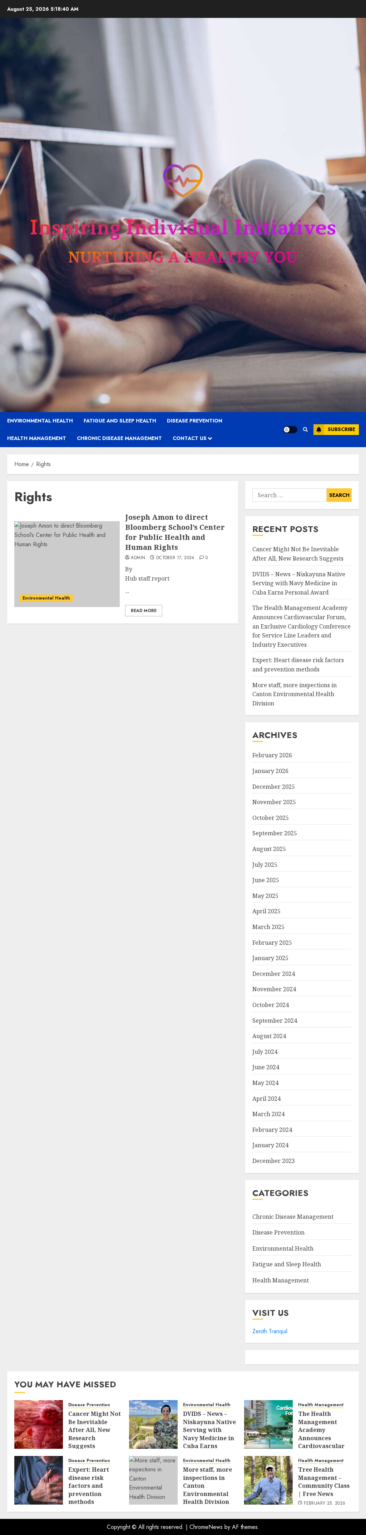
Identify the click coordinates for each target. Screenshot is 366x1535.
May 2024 (265, 1083)
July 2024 (264, 1052)
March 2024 (268, 1114)
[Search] (305, 429)
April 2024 (266, 1099)
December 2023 (273, 1161)
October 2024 (270, 1005)
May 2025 (265, 896)
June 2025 (265, 880)
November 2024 (274, 989)
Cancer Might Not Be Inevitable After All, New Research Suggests (94, 1430)
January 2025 (270, 958)
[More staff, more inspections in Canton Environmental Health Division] (153, 1480)
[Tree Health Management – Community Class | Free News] (268, 1480)
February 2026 (272, 755)
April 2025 (266, 911)
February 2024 (272, 1130)
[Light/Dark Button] (290, 429)
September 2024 (274, 1021)
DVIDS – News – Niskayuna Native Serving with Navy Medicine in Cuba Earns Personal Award (298, 583)
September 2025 (274, 833)
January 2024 (270, 1145)
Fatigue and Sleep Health (120, 420)
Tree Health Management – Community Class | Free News (324, 1481)
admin (138, 558)
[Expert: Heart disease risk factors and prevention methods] (38, 1480)
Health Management (36, 438)
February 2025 (272, 943)
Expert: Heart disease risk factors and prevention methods (88, 1486)
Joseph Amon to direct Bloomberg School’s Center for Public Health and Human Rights (175, 532)
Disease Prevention (194, 420)
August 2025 (269, 849)
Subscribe (341, 429)
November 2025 (274, 802)
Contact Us (190, 438)
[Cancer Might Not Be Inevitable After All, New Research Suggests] (38, 1424)
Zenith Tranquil (269, 1331)
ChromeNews (206, 1527)
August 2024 (269, 1036)
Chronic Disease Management (119, 438)
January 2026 (270, 771)
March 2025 (268, 927)
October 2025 (270, 818)
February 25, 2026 (324, 1503)
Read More (144, 610)
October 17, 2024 (175, 558)
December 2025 (273, 787)
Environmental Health (40, 420)
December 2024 (273, 974)
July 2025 (264, 865)
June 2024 (265, 1067)
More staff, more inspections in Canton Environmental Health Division (294, 694)
